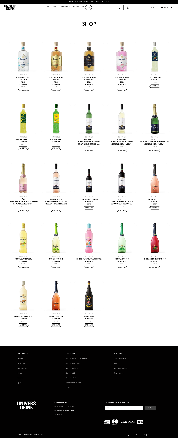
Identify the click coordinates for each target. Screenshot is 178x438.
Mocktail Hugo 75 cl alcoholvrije (56, 260)
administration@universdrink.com (64, 410)
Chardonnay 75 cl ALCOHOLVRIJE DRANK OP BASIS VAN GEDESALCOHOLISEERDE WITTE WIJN (89, 141)
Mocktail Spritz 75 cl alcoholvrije (56, 317)
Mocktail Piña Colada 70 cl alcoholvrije (23, 317)
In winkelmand (23, 91)
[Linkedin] (165, 7)
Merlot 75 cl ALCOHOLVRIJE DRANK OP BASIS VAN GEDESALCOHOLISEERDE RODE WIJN (122, 201)
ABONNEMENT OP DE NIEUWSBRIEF (117, 402)
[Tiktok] (171, 7)
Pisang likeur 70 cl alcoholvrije (56, 140)
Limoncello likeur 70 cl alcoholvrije (23, 140)
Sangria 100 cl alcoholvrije (89, 317)
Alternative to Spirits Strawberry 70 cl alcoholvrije (122, 81)
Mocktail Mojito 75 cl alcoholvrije (122, 260)
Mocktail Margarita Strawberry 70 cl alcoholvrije (88, 260)
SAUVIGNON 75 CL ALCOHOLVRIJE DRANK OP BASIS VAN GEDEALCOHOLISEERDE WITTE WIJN (122, 141)
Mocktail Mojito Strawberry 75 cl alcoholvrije (154, 260)
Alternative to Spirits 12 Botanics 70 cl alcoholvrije (23, 81)
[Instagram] (168, 7)
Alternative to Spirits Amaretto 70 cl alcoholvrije (56, 81)
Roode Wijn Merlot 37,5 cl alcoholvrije (89, 200)
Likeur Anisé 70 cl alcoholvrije (155, 78)
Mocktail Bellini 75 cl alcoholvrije (155, 200)
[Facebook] (162, 7)
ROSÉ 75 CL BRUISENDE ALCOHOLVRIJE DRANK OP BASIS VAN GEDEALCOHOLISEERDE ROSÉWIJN (23, 201)
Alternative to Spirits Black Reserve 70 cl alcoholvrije (89, 81)
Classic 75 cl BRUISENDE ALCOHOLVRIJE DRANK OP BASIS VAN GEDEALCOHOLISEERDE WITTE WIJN (154, 141)
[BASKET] (120, 7)
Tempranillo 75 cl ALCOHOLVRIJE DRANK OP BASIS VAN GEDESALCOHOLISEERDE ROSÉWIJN (56, 201)
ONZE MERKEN (71, 353)
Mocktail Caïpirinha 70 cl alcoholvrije (23, 260)
